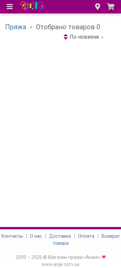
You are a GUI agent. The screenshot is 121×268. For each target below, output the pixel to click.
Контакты (12, 236)
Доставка (60, 236)
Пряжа (15, 27)
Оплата (86, 236)
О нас (36, 236)
